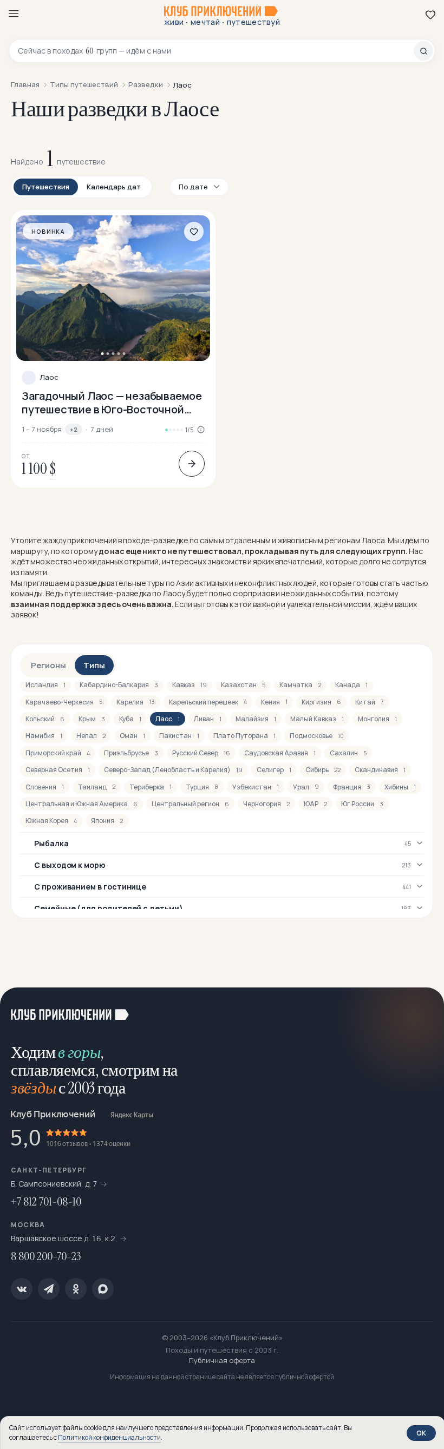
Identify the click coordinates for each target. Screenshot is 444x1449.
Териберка (150, 787)
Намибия (43, 735)
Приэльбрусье (131, 753)
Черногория (266, 803)
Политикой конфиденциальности (109, 1437)
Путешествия (45, 187)
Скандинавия (380, 769)
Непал (91, 735)
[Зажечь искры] (422, 1009)
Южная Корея (51, 820)
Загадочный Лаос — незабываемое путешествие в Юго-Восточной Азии (112, 402)
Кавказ (189, 684)
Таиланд (96, 787)
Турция (202, 787)
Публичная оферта (222, 1360)
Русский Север (201, 753)
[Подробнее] (192, 464)
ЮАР (315, 803)
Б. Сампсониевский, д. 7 (54, 1183)
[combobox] (216, 50)
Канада (351, 684)
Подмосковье (317, 735)
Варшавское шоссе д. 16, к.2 (64, 1238)
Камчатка (300, 684)
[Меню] (13, 13)
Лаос (49, 377)
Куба (130, 718)
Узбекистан (255, 787)
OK (421, 1433)
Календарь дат (114, 187)
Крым (92, 718)
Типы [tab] (94, 665)
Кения (274, 702)
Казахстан (243, 684)
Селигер (274, 769)
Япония (107, 820)
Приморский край (57, 753)
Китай (369, 702)
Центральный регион (190, 803)
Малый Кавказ (317, 718)
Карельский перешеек (208, 702)
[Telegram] (49, 1289)
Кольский (44, 718)
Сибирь (323, 769)
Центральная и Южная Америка (81, 803)
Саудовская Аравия (280, 753)
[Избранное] (430, 14)
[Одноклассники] (76, 1289)
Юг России (362, 803)
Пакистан (179, 735)
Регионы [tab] (48, 665)
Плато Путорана (244, 735)
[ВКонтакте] (21, 1289)
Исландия (45, 684)
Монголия (377, 718)
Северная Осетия (57, 769)
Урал (306, 787)
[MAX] (103, 1289)
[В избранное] (194, 231)
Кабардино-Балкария (119, 684)
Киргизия (321, 702)
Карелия (135, 702)
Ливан (207, 718)
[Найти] (423, 51)
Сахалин (348, 753)
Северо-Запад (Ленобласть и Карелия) (173, 769)
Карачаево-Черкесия (63, 702)
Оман (132, 735)
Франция (351, 787)
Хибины (400, 787)
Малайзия (256, 718)
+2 (73, 429)
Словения (44, 787)
